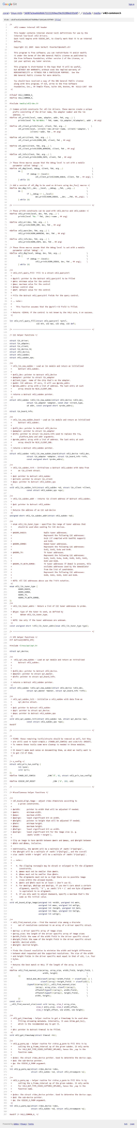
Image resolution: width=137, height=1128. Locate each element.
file (58, 20)
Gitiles (16, 1124)
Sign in (131, 4)
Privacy (23, 1124)
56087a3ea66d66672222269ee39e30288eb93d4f (51, 13)
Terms (31, 1124)
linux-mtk (16, 13)
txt (125, 1124)
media (97, 13)
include (87, 13)
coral (6, 13)
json (132, 1124)
